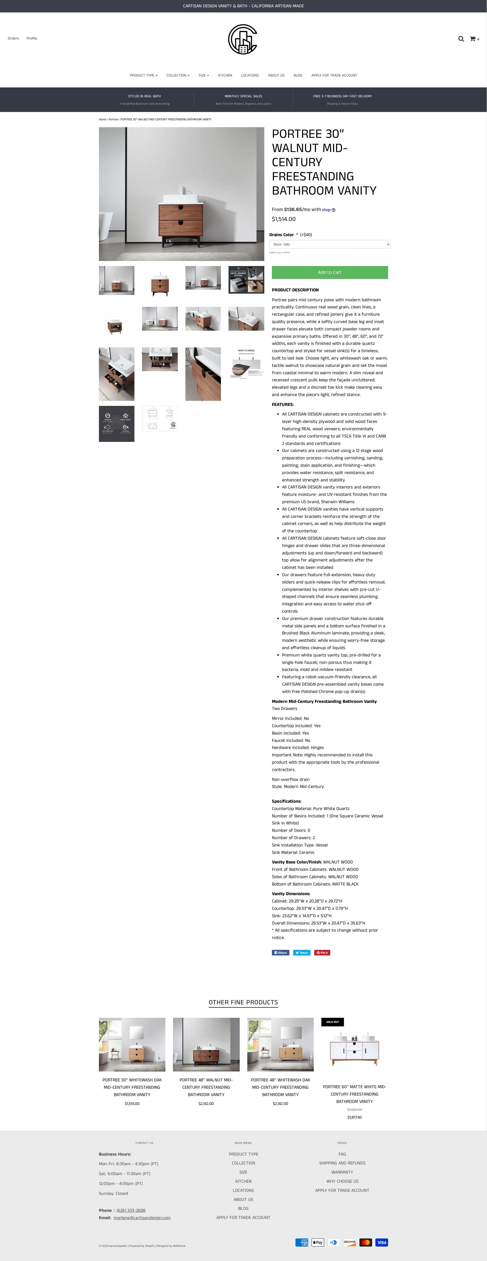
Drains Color (282, 235)
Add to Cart (330, 272)
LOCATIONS (250, 75)
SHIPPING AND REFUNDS (342, 1163)
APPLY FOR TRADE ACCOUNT (334, 75)
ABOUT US (276, 75)
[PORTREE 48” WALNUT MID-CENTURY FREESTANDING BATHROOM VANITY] (206, 1045)
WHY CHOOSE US (342, 1181)
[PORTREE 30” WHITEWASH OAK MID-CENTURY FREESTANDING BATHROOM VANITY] (132, 1045)
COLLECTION (243, 1163)
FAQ (342, 1154)
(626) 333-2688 (131, 1210)
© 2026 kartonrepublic (113, 1246)
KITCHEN (225, 75)
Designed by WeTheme (171, 1246)
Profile (32, 38)
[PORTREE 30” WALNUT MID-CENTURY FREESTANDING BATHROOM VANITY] (117, 280)
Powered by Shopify (142, 1246)
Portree (113, 119)
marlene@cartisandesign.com (142, 1218)
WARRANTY (342, 1172)
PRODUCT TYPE (243, 1154)
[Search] (458, 38)
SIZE (243, 1172)
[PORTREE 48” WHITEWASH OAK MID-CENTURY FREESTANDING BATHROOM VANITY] (280, 1045)
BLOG (298, 75)
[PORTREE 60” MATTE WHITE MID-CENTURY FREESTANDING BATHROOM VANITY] (354, 1048)
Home (102, 119)
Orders (13, 38)
